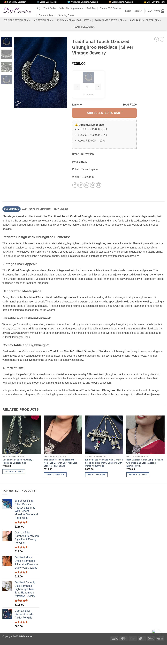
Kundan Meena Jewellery (73, 20)
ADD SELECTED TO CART (104, 113)
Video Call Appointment (72, 8)
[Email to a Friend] (86, 185)
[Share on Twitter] (81, 185)
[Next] (62, 72)
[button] (133, 10)
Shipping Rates (66, 15)
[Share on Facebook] (75, 185)
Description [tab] (11, 209)
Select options (14, 471)
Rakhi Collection (84, 27)
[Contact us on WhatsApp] (156, 634)
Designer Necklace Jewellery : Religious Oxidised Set (17, 461)
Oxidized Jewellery (16, 20)
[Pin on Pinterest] (92, 185)
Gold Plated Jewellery (109, 20)
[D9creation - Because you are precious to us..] (17, 10)
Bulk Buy (91, 8)
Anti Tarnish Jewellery (144, 20)
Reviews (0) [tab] (61, 209)
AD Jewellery (42, 20)
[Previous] (19, 72)
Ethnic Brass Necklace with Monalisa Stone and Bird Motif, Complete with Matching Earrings (104, 462)
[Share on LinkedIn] (98, 185)
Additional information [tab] (36, 209)
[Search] (38, 8)
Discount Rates (46, 15)
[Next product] (156, 39)
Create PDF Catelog (110, 8)
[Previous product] (162, 39)
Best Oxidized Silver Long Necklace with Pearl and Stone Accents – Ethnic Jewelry (144, 462)
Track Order (50, 8)
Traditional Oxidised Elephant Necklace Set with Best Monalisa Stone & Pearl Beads (60, 462)
